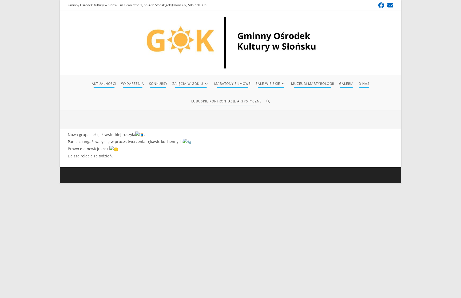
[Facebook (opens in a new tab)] (381, 5)
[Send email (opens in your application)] (389, 5)
